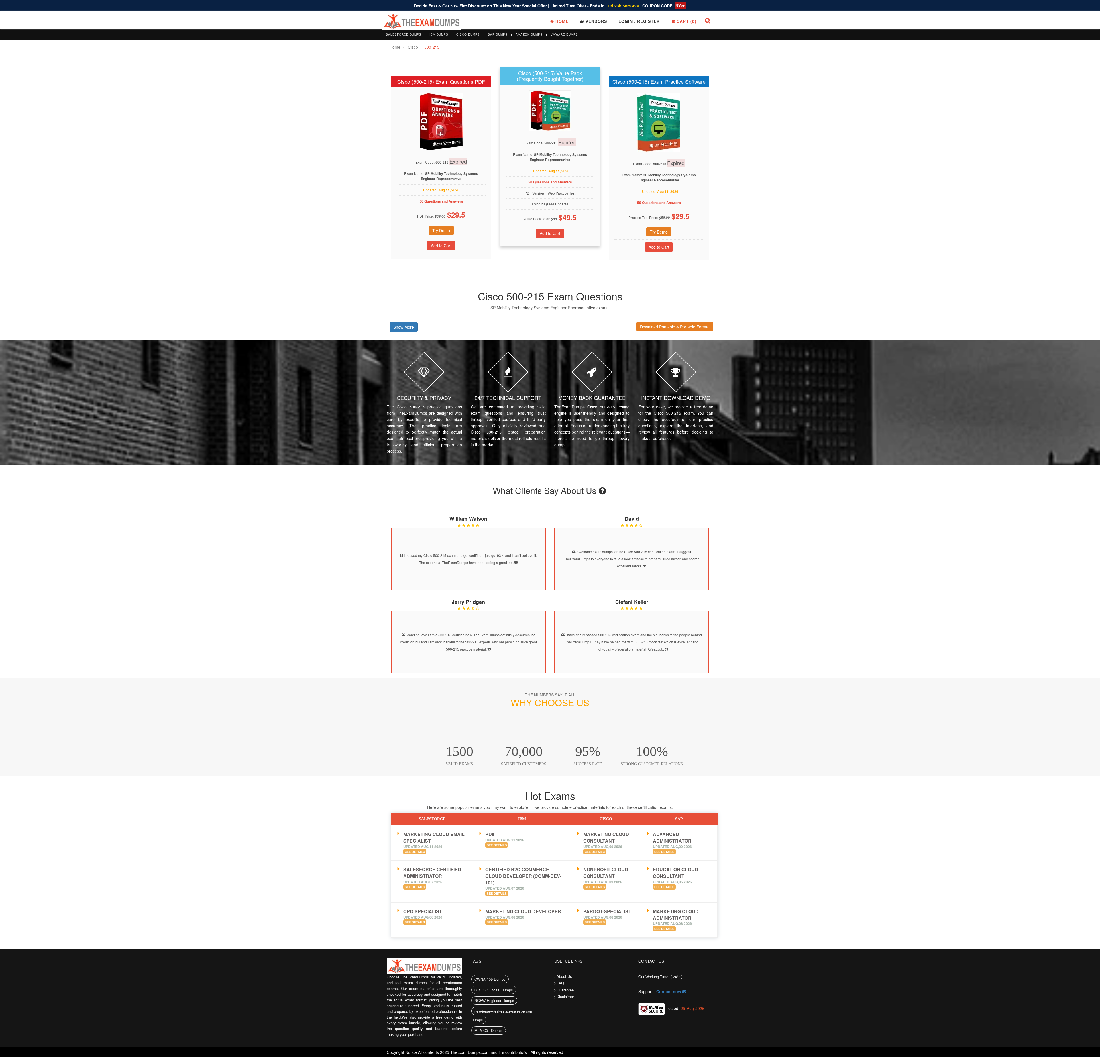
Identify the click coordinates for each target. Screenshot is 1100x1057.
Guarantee (565, 990)
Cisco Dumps (468, 34)
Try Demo (441, 230)
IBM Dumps (438, 34)
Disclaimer (565, 996)
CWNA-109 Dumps (490, 979)
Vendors (595, 21)
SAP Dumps (498, 34)
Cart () (685, 21)
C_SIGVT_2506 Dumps (493, 990)
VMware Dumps (564, 34)
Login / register (639, 21)
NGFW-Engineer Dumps (494, 1000)
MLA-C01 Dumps (488, 1030)
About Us (564, 976)
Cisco (413, 47)
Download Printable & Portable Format (675, 327)
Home (561, 21)
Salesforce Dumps (403, 34)
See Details (415, 851)
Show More (403, 327)
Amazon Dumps (529, 34)
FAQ (560, 983)
